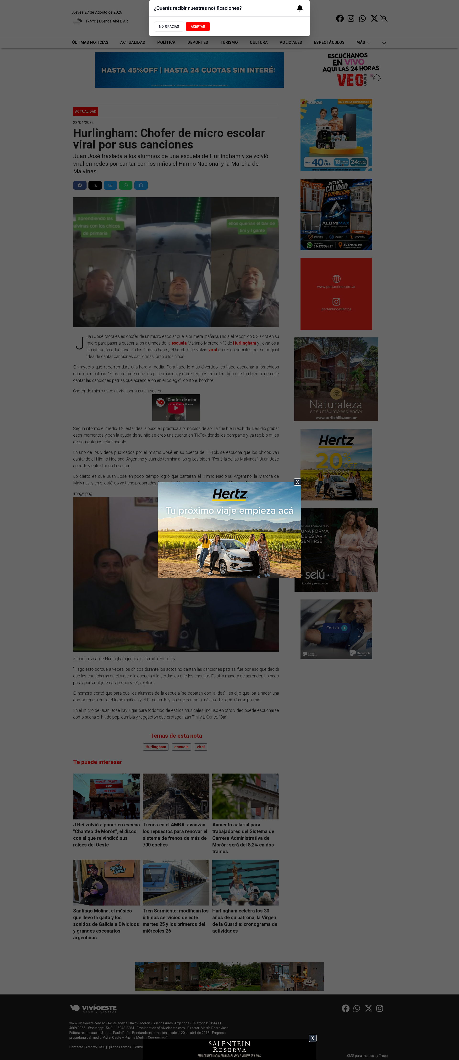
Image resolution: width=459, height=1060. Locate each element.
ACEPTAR (198, 26)
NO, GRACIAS (169, 26)
